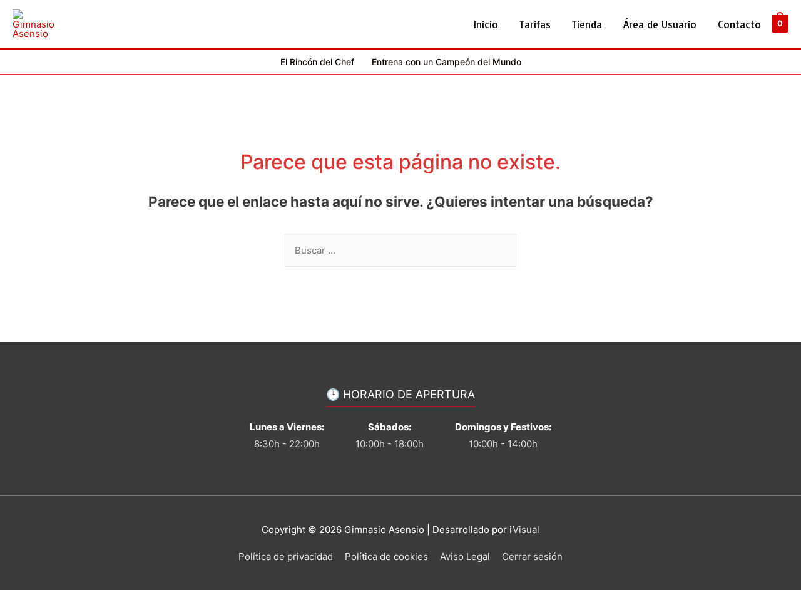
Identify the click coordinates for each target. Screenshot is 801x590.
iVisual (524, 530)
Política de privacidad (285, 556)
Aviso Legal (465, 556)
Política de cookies (386, 556)
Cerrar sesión (532, 556)
